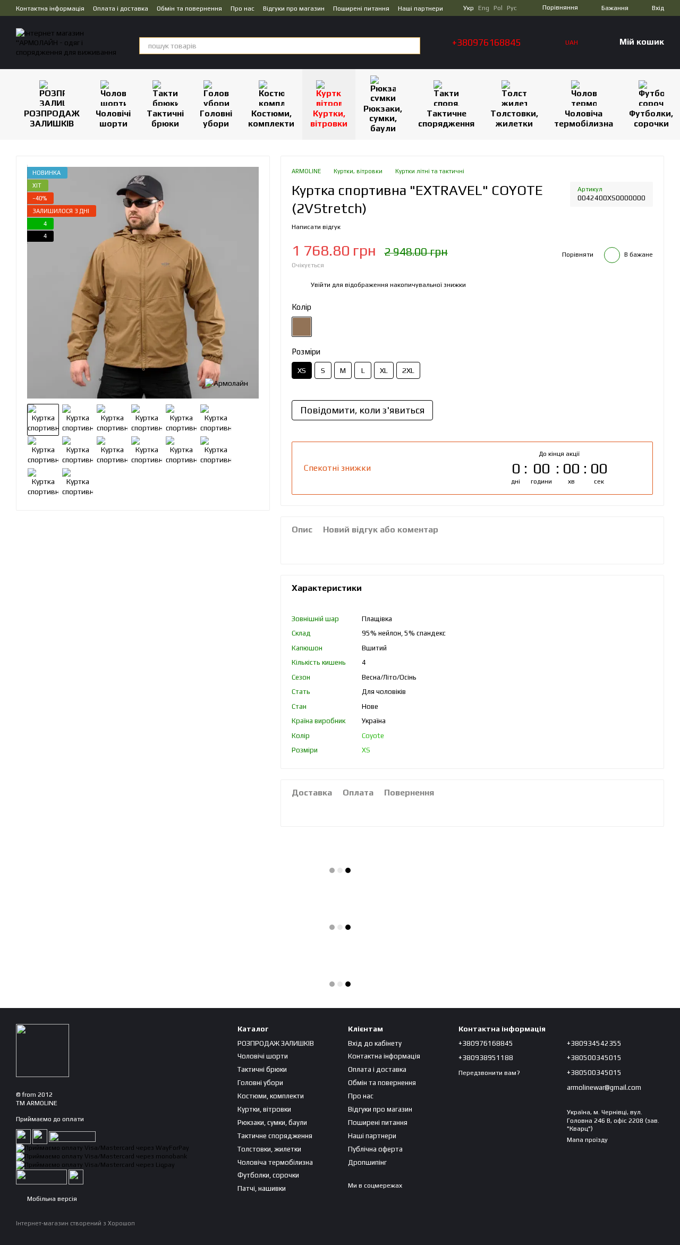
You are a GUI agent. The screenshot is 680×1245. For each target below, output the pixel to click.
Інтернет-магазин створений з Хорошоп (75, 1223)
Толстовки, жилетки (514, 118)
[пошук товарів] (411, 45)
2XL (408, 370)
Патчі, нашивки (261, 1188)
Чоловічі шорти (113, 118)
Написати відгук (316, 227)
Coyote (373, 736)
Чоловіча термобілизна (583, 118)
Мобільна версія (51, 1198)
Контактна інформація (50, 8)
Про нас (242, 8)
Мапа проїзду (587, 1140)
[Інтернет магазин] (42, 1050)
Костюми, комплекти (271, 118)
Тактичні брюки (165, 118)
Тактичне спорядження (446, 118)
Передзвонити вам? (489, 1073)
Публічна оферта (375, 1149)
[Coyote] (302, 327)
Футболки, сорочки (268, 1175)
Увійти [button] (320, 285)
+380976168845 (486, 42)
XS (366, 750)
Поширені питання (361, 8)
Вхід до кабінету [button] (375, 1043)
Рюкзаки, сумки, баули (382, 118)
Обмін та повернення (189, 8)
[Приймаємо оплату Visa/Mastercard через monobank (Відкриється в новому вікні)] (101, 1156)
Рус (512, 8)
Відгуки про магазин (294, 8)
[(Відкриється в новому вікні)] (41, 1176)
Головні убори (216, 118)
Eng (483, 8)
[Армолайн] (226, 383)
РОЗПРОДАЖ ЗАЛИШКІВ (52, 118)
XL (384, 370)
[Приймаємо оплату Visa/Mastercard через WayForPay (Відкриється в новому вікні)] (102, 1147)
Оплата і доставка (120, 8)
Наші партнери (420, 8)
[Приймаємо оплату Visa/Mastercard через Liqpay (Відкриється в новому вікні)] (95, 1164)
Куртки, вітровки (328, 118)
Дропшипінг (367, 1162)
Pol (498, 8)
